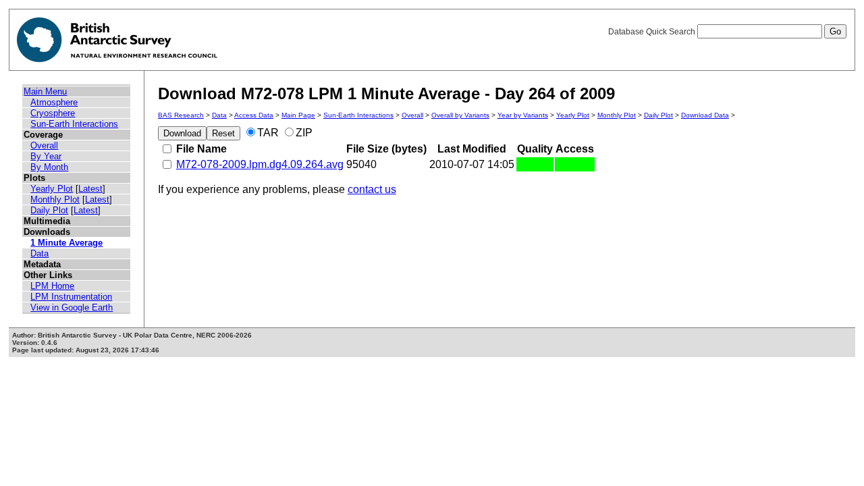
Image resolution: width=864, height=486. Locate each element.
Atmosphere (54, 102)
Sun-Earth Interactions (74, 124)
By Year (45, 156)
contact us (372, 189)
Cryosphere (52, 113)
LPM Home (52, 286)
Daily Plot (49, 210)
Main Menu (45, 91)
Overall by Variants (460, 115)
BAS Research (181, 115)
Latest (90, 189)
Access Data (253, 115)
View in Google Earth (71, 307)
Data (39, 253)
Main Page (298, 115)
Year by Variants (522, 115)
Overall (44, 145)
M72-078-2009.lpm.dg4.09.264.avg (260, 164)
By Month (49, 167)
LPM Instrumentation (71, 297)
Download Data (705, 115)
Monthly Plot (55, 199)
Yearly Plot (51, 189)
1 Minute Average (66, 243)
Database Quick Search (652, 31)
